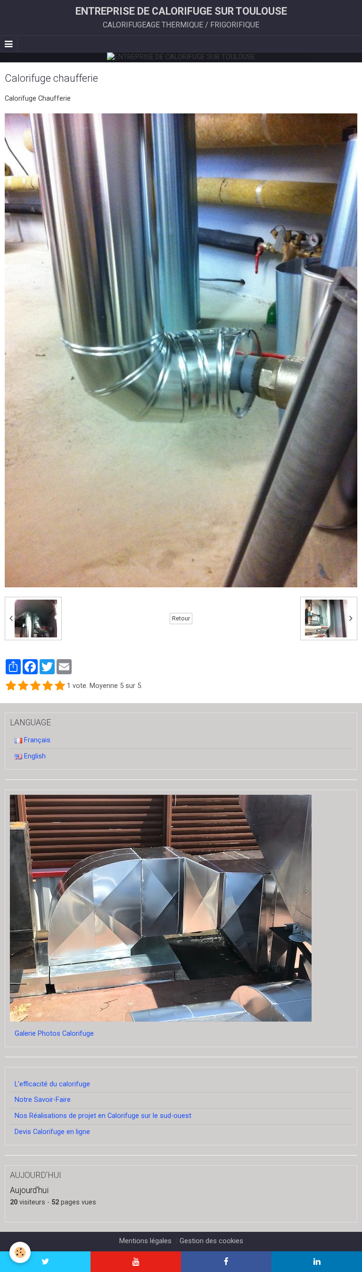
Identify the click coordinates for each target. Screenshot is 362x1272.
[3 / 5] (35, 686)
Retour (181, 618)
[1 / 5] (11, 686)
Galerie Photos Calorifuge (54, 1034)
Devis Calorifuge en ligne (52, 1132)
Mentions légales (145, 1241)
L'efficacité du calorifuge (52, 1084)
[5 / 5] (60, 686)
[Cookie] (20, 1252)
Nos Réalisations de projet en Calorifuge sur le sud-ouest (103, 1116)
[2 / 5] (23, 686)
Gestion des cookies (211, 1241)
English (34, 756)
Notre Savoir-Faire (43, 1100)
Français (36, 740)
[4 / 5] (47, 686)
